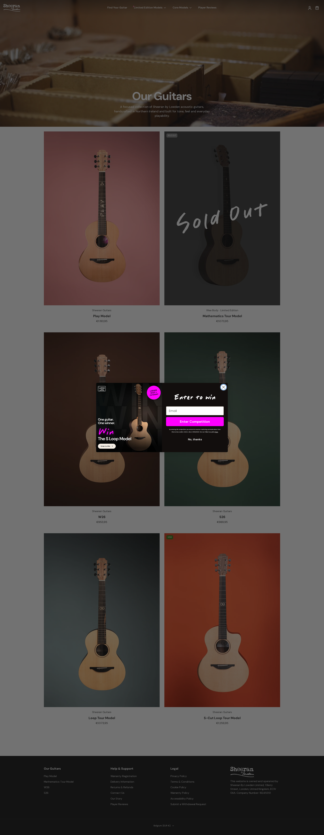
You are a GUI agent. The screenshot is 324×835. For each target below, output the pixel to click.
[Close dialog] (223, 387)
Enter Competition (195, 421)
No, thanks (195, 439)
